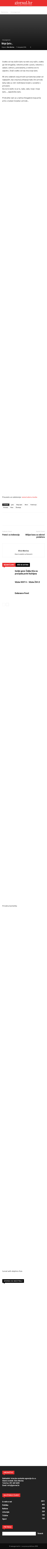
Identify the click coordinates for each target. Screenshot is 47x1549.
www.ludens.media (29, 497)
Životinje (18, 507)
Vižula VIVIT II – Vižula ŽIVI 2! (27, 582)
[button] (44, 3)
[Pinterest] (15, 54)
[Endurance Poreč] (8, 596)
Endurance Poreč (22, 593)
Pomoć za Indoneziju (11, 535)
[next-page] (7, 604)
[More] (25, 54)
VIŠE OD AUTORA (23, 565)
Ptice (11, 507)
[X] (10, 54)
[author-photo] (23, 547)
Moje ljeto (19, 505)
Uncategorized (15, 12)
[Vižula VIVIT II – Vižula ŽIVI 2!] (8, 585)
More (26, 505)
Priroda (5, 507)
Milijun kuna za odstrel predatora (35, 536)
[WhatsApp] (20, 54)
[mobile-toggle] (4, 3)
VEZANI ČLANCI (9, 565)
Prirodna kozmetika (9, 906)
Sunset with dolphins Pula (12, 1271)
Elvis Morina (10, 47)
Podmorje (33, 505)
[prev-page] (3, 604)
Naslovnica (4, 12)
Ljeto (12, 505)
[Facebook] (4, 54)
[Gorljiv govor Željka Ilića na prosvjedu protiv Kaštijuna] (8, 574)
